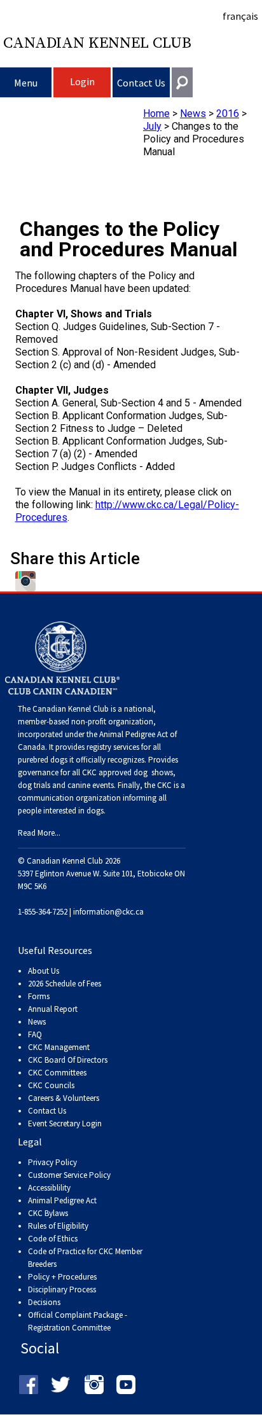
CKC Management (59, 1047)
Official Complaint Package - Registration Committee (77, 1316)
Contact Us (141, 82)
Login (82, 81)
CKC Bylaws (48, 1213)
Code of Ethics (53, 1238)
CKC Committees (57, 1072)
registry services (112, 747)
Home (156, 113)
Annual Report (53, 1009)
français (240, 16)
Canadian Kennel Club (97, 43)
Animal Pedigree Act (62, 1200)
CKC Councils (51, 1085)
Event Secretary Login (65, 1123)
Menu (26, 82)
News (193, 113)
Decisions (44, 1302)
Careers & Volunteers (63, 1098)
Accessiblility (49, 1187)
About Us (43, 970)
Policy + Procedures (62, 1276)
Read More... (39, 832)
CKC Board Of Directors (67, 1059)
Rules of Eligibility (58, 1225)
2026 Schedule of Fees (64, 983)
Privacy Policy (52, 1162)
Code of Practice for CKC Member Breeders (85, 1257)
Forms (39, 996)
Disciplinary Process (62, 1289)
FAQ (35, 1034)
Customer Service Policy (69, 1175)
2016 (227, 113)
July (152, 126)
